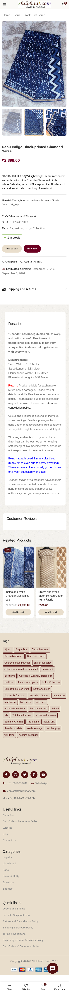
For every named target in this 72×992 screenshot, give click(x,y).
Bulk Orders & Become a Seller (21, 946)
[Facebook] (6, 774)
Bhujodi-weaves (40, 649)
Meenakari (25, 702)
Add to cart (12, 248)
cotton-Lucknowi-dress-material (21, 669)
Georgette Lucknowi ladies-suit (35, 675)
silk (6, 715)
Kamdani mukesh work (16, 688)
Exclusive (9, 675)
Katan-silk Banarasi (14, 695)
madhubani (10, 702)
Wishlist (7, 827)
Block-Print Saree (34, 15)
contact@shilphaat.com (21, 790)
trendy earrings (34, 728)
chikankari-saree (43, 662)
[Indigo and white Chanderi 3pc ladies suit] (18, 567)
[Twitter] (24, 774)
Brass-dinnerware (13, 656)
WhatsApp (41, 783)
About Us (8, 814)
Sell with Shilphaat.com (16, 915)
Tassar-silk (49, 721)
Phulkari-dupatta (38, 708)
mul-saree (41, 702)
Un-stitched (9, 863)
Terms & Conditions (14, 933)
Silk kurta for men (21, 715)
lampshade (59, 695)
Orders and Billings (14, 908)
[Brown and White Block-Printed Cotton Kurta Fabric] (51, 567)
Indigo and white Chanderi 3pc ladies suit (17, 595)
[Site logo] (34, 4)
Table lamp (33, 721)
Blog (5, 833)
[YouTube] (43, 774)
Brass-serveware (36, 656)
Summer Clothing (13, 721)
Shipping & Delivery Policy (18, 927)
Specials (8, 888)
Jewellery (8, 882)
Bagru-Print (16, 228)
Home (6, 15)
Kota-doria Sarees (39, 695)
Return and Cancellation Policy (21, 921)
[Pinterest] (33, 774)
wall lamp (9, 735)
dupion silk (47, 669)
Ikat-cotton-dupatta (28, 682)
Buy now (32, 248)
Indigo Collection (34, 228)
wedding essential (28, 735)
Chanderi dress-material (17, 662)
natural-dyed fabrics (14, 708)
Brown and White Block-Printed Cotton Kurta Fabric (50, 595)
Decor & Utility (11, 876)
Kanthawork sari (41, 688)
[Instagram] (15, 774)
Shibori (55, 708)
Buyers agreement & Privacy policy (23, 940)
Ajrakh (7, 649)
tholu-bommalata (13, 728)
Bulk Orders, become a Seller (20, 821)
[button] (18, 612)
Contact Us (9, 840)
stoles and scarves (46, 715)
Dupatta (7, 857)
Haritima (8, 682)
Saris (17, 15)
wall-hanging (53, 728)
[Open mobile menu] (4, 4)
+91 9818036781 (17, 783)
